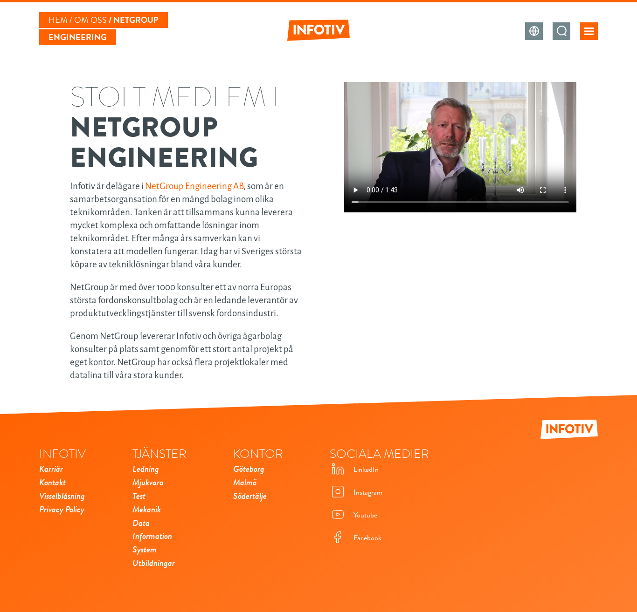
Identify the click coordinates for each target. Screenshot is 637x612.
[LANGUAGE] (534, 31)
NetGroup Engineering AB (194, 186)
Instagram (367, 492)
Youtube (365, 515)
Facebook (367, 538)
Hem (58, 20)
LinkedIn (366, 469)
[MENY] (589, 31)
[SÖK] (561, 31)
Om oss (90, 20)
